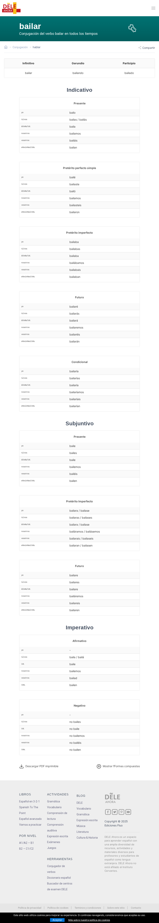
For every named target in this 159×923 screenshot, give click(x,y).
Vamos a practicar (30, 824)
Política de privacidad (29, 907)
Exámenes (53, 842)
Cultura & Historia (87, 837)
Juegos (51, 847)
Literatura (83, 831)
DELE (80, 802)
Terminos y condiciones (88, 907)
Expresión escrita (57, 836)
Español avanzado (30, 818)
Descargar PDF (41, 766)
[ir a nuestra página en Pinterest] (121, 812)
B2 (20, 848)
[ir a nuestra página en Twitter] (114, 812)
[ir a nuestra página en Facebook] (108, 812)
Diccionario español (59, 877)
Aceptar (57, 919)
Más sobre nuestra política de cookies (89, 920)
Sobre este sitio (116, 907)
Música (81, 826)
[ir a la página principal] (11, 8)
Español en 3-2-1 (29, 801)
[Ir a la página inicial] (7, 47)
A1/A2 (23, 842)
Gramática (53, 801)
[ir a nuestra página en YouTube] (128, 812)
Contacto (136, 907)
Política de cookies (58, 907)
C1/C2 (30, 848)
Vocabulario (54, 807)
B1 (32, 842)
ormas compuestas (121, 766)
